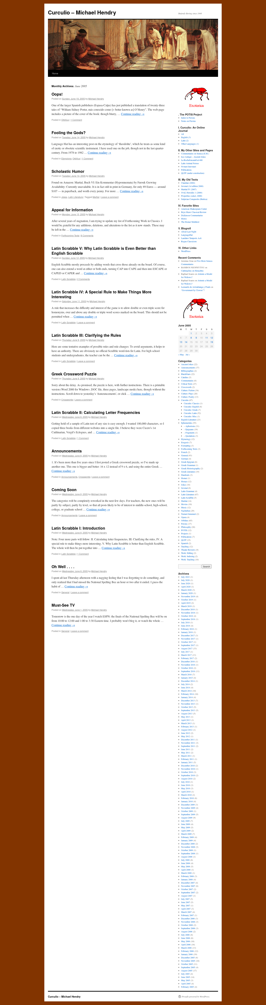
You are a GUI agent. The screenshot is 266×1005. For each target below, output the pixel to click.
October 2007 (187, 889)
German (184, 458)
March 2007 (186, 911)
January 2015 (187, 677)
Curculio (185, 400)
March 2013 (186, 723)
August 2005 (186, 970)
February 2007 (187, 915)
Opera (183, 517)
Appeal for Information (72, 209)
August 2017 (186, 648)
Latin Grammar (187, 491)
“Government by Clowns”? (192, 290)
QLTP (183, 539)
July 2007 (185, 898)
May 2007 (185, 905)
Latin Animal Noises (190, 163)
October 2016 (187, 667)
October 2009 (187, 811)
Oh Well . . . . (63, 566)
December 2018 (188, 609)
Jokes (64, 196)
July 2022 (185, 576)
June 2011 (185, 749)
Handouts (185, 474)
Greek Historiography (190, 468)
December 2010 (188, 765)
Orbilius (65, 119)
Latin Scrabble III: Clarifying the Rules (86, 335)
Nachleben (185, 510)
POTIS (184, 530)
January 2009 (187, 840)
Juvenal (184, 487)
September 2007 (188, 892)
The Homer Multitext (190, 221)
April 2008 (186, 869)
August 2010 (186, 778)
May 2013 (185, 716)
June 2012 (185, 733)
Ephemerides (186, 422)
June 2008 (185, 863)
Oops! (57, 94)
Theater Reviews (188, 549)
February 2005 (187, 986)
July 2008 (185, 859)
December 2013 (188, 700)
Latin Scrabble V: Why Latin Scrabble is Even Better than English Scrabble (104, 250)
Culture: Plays (187, 393)
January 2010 (187, 801)
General (65, 592)
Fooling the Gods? (69, 132)
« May (181, 354)
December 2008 (188, 843)
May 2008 (185, 866)
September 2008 (188, 853)
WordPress (186, 251)
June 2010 (185, 785)
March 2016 (186, 674)
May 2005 (185, 980)
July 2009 (185, 820)
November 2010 (188, 768)
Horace (184, 481)
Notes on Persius (188, 120)
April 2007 (186, 908)
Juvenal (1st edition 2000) (192, 186)
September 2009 (188, 814)
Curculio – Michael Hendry (82, 12)
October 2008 (187, 850)
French (184, 452)
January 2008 (187, 879)
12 (211, 337)
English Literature (188, 419)
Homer (184, 478)
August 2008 (186, 856)
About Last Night (188, 231)
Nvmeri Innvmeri (188, 166)
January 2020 (187, 593)
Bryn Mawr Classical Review (193, 212)
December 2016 (188, 661)
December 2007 (188, 882)
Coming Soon (64, 489)
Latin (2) (185, 140)
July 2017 (185, 651)
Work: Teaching (188, 559)
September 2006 (188, 928)
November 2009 (188, 807)
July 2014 (185, 684)
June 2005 (185, 977)
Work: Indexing (188, 556)
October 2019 (187, 599)
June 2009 (185, 824)
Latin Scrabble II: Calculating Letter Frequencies (96, 412)
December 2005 (188, 957)
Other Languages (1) (190, 143)
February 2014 (187, 693)
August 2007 (186, 895)
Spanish (184, 543)
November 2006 (188, 921)
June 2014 (185, 687)
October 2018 (187, 615)
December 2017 (188, 635)
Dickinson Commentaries (192, 215)
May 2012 (185, 736)
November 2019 (188, 596)
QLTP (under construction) (192, 173)
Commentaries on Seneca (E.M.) (195, 153)
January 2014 (187, 697)
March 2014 (186, 690)
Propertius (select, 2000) (191, 195)
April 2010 (186, 791)
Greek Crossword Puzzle (74, 374)
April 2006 (186, 944)
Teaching (185, 546)
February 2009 (187, 837)
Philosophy (186, 526)
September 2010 (188, 775)
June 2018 (185, 625)
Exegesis (185, 442)
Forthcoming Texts (70, 235)
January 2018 (187, 632)
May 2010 (185, 788)
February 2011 (187, 759)
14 (186, 341)
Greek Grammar (188, 465)
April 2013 (186, 720)
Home (55, 73)
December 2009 (188, 804)
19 (211, 341)
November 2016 (188, 664)
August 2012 (186, 729)
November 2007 (188, 885)
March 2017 (186, 654)
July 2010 (185, 781)
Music (184, 507)
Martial (96, 196)
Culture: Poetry (187, 396)
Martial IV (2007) (189, 189)
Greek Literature (188, 471)
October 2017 (187, 641)
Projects (184, 533)
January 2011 (187, 762)
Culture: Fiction (188, 390)
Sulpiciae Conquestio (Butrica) (194, 199)
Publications (186, 169)
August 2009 (186, 817)
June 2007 (185, 902)
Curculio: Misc (190, 416)
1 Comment (76, 119)
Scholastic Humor (68, 171)
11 (206, 337)
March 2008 (186, 872)
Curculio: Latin (190, 413)
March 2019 (186, 606)
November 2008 (188, 846)
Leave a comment (110, 196)
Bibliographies (187, 370)
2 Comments (83, 279)
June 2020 (185, 583)
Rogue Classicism (189, 241)
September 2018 (188, 619)
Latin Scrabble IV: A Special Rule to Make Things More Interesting (101, 294)
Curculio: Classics (191, 403)
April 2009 (186, 830)
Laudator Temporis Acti (191, 238)
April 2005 (186, 983)
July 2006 (185, 934)
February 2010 (187, 798)
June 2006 (185, 937)
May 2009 (185, 827)
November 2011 (188, 742)
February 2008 (187, 876)
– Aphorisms (189, 426)
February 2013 (187, 726)
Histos (184, 218)
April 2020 (186, 586)
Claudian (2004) (188, 182)
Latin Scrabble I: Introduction (78, 528)
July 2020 (185, 580)
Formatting (186, 445)
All (182, 133)
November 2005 (188, 960)
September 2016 (188, 671)
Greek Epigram (187, 461)
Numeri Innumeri (188, 513)
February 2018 (187, 628)
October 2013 (187, 706)
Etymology (66, 158)
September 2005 (188, 967)
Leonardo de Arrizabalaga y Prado (195, 286)
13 (181, 341)
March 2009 (186, 833)
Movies (184, 504)
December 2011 (188, 739)
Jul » (188, 354)
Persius (184, 523)
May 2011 (185, 752)
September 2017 (188, 645)
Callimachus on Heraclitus (192, 270)
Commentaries (187, 380)
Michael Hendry (96, 98)
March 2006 (186, 947)
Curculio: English (191, 406)
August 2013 (186, 713)
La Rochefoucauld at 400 (191, 160)
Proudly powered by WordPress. (196, 996)
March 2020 (186, 589)
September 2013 (188, 710)
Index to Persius (188, 117)
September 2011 (188, 746)
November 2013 (188, 703)
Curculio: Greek (191, 409)
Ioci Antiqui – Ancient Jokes (193, 156)
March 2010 (186, 794)
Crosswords (67, 399)
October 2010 (187, 772)
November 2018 (188, 612)
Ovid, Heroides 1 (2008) (191, 192)
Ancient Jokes (187, 364)
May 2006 (185, 941)
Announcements (67, 451)
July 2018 (185, 622)
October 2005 (187, 964)
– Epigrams (189, 429)
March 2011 (186, 755)
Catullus (184, 377)
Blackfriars (186, 374)
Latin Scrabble (68, 279)
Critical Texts (186, 383)
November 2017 (188, 638)
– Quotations (189, 435)
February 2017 (187, 658)
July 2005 (185, 973)
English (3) (186, 137)
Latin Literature (75, 196)
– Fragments (189, 432)
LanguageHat (187, 234)
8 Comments (87, 235)
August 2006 (186, 931)
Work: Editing (187, 552)
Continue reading (132, 114)
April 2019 (186, 602)
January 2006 (187, 954)
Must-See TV (63, 605)
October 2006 (187, 924)
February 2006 (187, 951)
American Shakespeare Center (194, 208)
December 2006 (188, 918)
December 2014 (188, 680)
